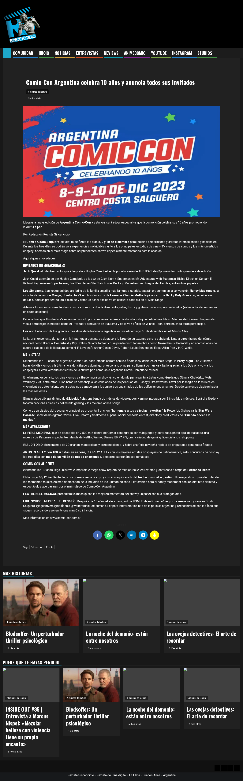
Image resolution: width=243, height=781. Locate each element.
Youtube (159, 53)
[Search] (237, 53)
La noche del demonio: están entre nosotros (117, 637)
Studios (204, 53)
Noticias (62, 53)
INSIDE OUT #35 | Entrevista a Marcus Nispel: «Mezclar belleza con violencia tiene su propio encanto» (28, 726)
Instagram (182, 53)
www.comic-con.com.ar (65, 518)
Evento (50, 547)
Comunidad (23, 53)
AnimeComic (134, 53)
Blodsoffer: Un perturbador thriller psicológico (35, 637)
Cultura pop (37, 547)
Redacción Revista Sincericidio (49, 234)
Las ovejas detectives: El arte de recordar (201, 637)
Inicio (44, 53)
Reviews (111, 53)
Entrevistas (87, 53)
